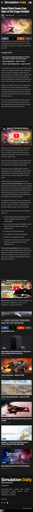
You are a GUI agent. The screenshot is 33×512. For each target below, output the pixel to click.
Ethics (21, 489)
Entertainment (4, 493)
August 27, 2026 (6, 355)
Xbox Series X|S (18, 323)
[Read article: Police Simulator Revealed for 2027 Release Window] (16, 456)
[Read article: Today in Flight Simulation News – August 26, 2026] (16, 387)
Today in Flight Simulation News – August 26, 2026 (16, 64)
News (3, 18)
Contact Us (27, 489)
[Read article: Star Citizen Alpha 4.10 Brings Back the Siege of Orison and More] (16, 409)
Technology (12, 493)
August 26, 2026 (6, 423)
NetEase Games (25, 320)
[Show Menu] (2, 2)
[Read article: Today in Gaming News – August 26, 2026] (16, 365)
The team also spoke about (9, 248)
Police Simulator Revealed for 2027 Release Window (15, 466)
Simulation (20, 491)
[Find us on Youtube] (7, 503)
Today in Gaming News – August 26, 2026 (13, 61)
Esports (26, 491)
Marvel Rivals (5, 300)
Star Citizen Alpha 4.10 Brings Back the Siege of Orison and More (16, 419)
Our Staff (16, 489)
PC (7, 323)
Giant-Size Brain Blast (15, 183)
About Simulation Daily (6, 489)
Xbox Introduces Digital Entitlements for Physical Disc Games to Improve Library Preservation (16, 57)
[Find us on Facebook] (1, 503)
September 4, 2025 (22, 15)
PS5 (11, 323)
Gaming (7, 320)
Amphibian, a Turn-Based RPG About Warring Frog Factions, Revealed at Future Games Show (14, 443)
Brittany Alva (10, 15)
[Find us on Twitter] (4, 503)
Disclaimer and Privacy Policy (8, 495)
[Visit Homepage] (15, 2)
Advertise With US (5, 491)
